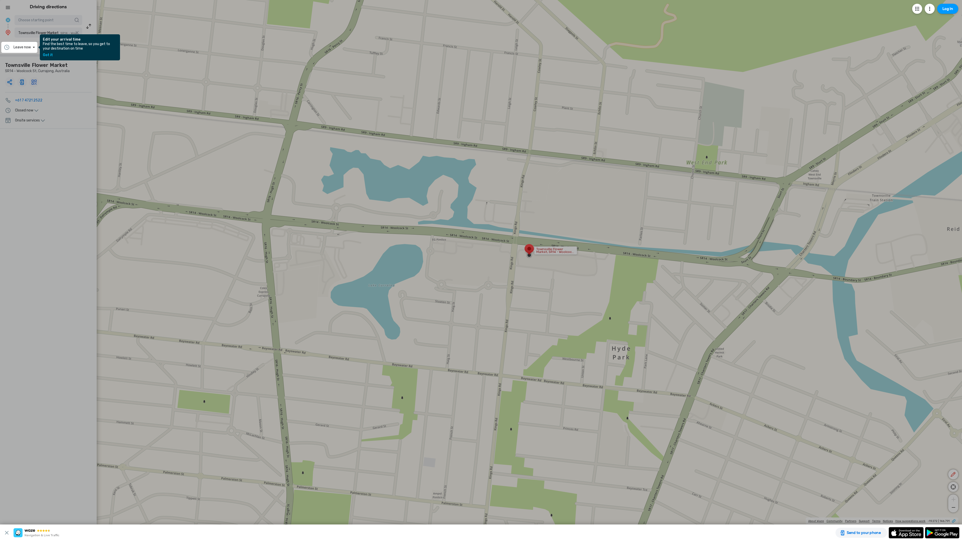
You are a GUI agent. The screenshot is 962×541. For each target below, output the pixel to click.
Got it (48, 55)
